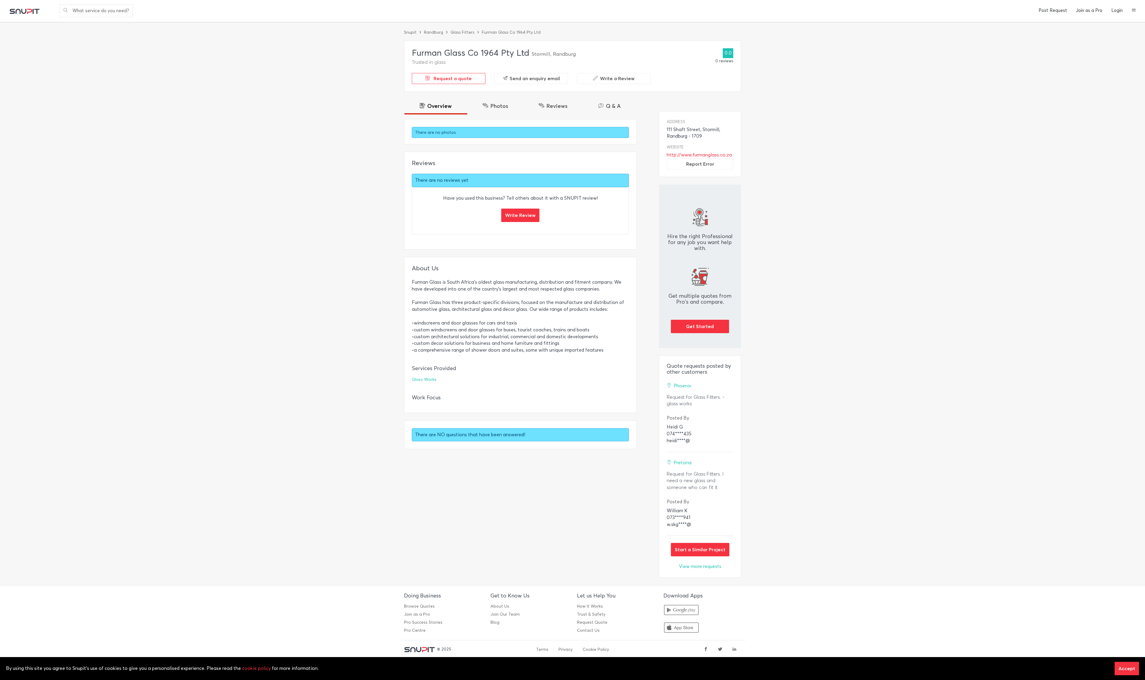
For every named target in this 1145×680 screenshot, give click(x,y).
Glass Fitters (462, 32)
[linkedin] (734, 649)
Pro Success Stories (423, 622)
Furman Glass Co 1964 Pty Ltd (511, 32)
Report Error (700, 164)
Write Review (520, 215)
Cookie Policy (596, 649)
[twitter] (720, 649)
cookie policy (256, 668)
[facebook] (705, 649)
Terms (542, 649)
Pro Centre (414, 630)
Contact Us (588, 630)
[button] (1134, 10)
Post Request (1053, 10)
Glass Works (424, 379)
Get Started (700, 326)
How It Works (590, 606)
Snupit (410, 32)
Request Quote (592, 622)
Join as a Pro (1089, 10)
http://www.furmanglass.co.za (699, 155)
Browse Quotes (419, 606)
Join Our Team (505, 614)
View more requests (700, 566)
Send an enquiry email (535, 78)
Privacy (565, 649)
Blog (495, 622)
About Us (500, 606)
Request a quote (452, 78)
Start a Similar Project (700, 549)
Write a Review (617, 78)
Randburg (433, 32)
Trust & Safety (591, 614)
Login (1117, 10)
